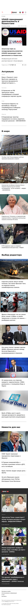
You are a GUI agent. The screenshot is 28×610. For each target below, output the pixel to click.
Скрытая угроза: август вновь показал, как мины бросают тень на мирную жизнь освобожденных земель (14, 284)
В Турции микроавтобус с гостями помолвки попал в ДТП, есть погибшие (13, 464)
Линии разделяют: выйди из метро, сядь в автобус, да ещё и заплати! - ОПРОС (13, 550)
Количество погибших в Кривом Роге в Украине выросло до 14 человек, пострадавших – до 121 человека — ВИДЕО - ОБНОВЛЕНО (14, 187)
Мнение (3, 74)
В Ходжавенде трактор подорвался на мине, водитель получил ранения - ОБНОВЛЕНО (14, 119)
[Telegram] (14, 65)
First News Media (6, 26)
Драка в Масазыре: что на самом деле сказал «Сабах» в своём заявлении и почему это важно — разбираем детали (14, 317)
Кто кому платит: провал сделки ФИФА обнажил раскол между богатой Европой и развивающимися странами (13, 350)
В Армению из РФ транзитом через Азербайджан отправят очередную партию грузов (11, 93)
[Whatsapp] (13, 65)
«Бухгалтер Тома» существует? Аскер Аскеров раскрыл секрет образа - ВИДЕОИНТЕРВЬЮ (13, 519)
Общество (4, 114)
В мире (3, 16)
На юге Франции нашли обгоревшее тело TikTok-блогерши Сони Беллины (11, 479)
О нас (3, 594)
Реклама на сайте (6, 591)
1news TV (3, 514)
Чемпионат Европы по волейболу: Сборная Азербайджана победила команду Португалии (11, 106)
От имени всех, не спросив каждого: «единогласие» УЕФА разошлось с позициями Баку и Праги (13, 383)
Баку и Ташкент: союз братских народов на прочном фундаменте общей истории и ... (10, 80)
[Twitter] (11, 65)
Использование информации (9, 593)
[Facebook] (9, 65)
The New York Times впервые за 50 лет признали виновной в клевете (13, 158)
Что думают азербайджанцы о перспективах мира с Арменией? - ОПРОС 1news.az (13, 579)
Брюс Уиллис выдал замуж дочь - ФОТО (14, 472)
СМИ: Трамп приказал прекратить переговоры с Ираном (11, 456)
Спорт (3, 101)
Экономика (4, 87)
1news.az (6, 601)
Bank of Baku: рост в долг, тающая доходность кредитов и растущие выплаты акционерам (13, 415)
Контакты (4, 596)
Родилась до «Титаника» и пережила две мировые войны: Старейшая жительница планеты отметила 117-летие (13, 218)
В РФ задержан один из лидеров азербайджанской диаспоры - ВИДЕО (13, 246)
